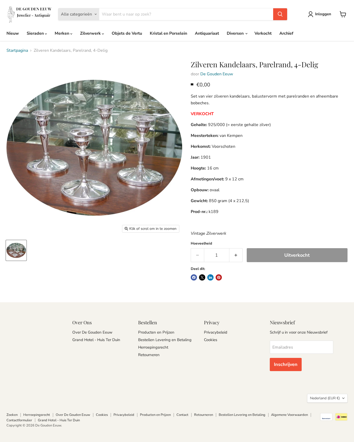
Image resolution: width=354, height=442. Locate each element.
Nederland (325, 398)
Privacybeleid (215, 332)
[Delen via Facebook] (194, 277)
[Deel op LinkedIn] (210, 277)
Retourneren (149, 354)
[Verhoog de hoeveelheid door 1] (236, 255)
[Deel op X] (202, 277)
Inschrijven (286, 364)
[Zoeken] (280, 14)
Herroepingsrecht (153, 347)
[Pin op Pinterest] (219, 277)
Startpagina (17, 50)
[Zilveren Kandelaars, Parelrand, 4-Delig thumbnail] (16, 250)
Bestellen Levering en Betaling (165, 339)
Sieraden (36, 33)
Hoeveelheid (201, 243)
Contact (182, 414)
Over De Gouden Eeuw (92, 332)
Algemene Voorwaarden (289, 414)
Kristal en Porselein (168, 33)
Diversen (236, 33)
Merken (62, 33)
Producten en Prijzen (156, 332)
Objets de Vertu (127, 33)
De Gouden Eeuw (216, 74)
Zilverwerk (91, 33)
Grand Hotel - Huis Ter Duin (96, 339)
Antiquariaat (207, 33)
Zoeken (12, 414)
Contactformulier (19, 420)
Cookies (210, 339)
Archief (286, 33)
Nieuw (12, 33)
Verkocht (263, 33)
